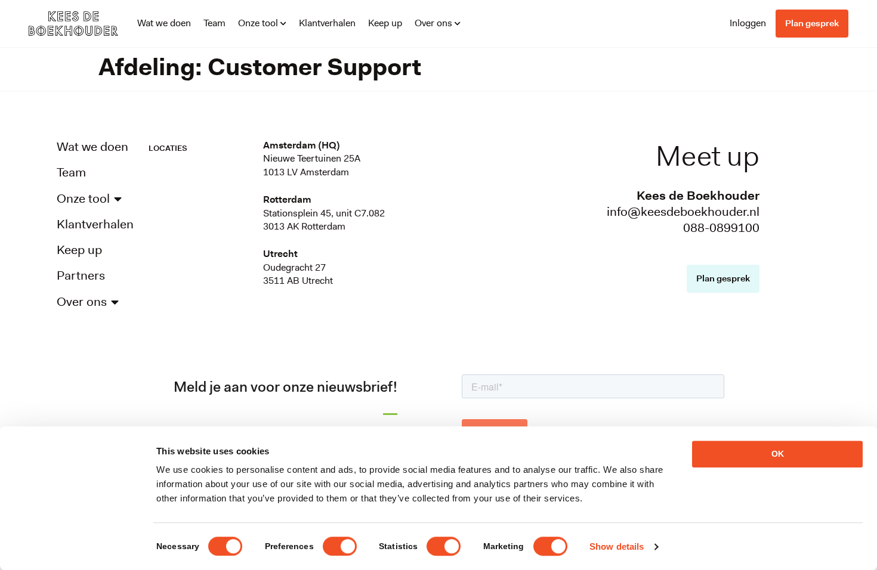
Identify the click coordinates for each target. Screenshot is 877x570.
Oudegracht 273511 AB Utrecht (298, 274)
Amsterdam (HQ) (301, 145)
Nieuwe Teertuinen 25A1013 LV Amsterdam (311, 165)
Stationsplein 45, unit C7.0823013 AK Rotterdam (324, 220)
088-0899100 (721, 227)
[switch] (340, 546)
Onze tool (258, 23)
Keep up (385, 23)
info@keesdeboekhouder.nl (683, 211)
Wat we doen (164, 23)
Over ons (433, 23)
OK (777, 454)
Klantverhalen (327, 23)
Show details (616, 546)
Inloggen (748, 23)
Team (214, 23)
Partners (81, 276)
